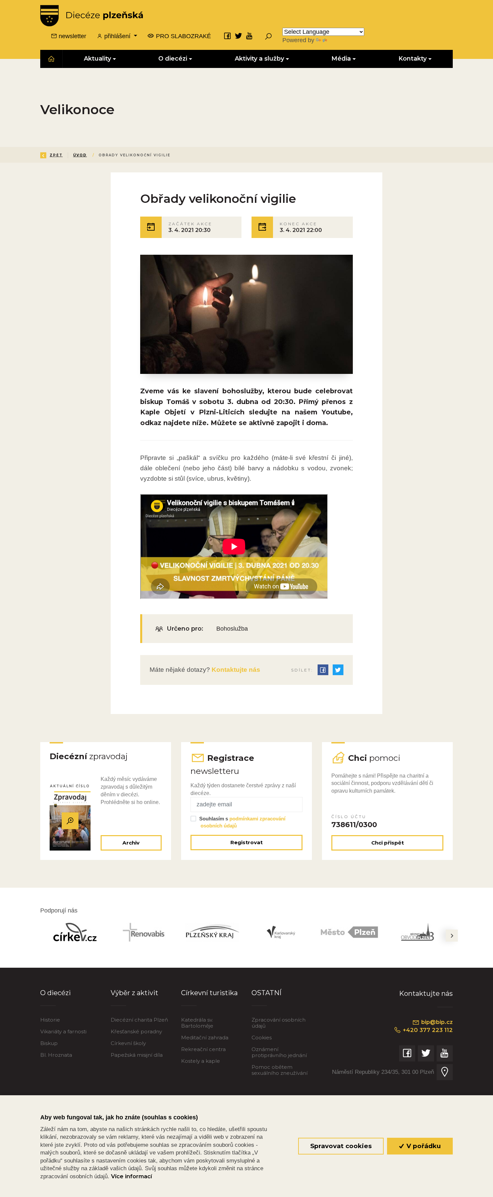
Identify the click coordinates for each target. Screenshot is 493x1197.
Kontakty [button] (412, 58)
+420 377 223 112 (427, 1030)
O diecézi (55, 993)
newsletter (71, 36)
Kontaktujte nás (235, 669)
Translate (340, 40)
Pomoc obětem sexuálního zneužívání (280, 1070)
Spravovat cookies (341, 1146)
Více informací (131, 1176)
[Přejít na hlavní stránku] (91, 15)
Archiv (131, 843)
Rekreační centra (203, 1049)
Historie (50, 1020)
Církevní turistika (209, 993)
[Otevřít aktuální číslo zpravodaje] (70, 820)
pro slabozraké (182, 36)
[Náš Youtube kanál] (249, 35)
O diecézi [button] (173, 58)
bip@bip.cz (436, 1022)
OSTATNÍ (266, 993)
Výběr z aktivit (134, 993)
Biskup (49, 1043)
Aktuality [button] (97, 58)
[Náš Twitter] (238, 35)
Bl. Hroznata (56, 1055)
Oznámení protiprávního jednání (279, 1052)
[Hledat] (268, 36)
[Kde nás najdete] (445, 1072)
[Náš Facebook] (227, 35)
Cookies (262, 1037)
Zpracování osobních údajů (279, 1023)
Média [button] (341, 58)
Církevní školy (128, 1043)
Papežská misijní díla (137, 1055)
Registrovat (246, 842)
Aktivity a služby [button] (259, 58)
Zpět (56, 155)
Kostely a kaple (200, 1061)
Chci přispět (387, 843)
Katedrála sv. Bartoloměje (197, 1023)
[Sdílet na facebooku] (323, 669)
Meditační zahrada (204, 1037)
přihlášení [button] (117, 36)
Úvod (80, 155)
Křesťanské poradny (136, 1031)
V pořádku (423, 1146)
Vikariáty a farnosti (63, 1031)
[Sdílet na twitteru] (338, 669)
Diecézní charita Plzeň (139, 1020)
